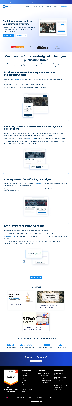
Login (55, 6)
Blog (23, 378)
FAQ (23, 382)
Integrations (59, 370)
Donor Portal (31, 138)
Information (26, 370)
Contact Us (25, 373)
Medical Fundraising (43, 375)
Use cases (42, 370)
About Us (24, 375)
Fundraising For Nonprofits (45, 378)
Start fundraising (8, 35)
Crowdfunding (38, 183)
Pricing (35, 6)
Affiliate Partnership (27, 389)
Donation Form (18, 79)
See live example (21, 35)
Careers (24, 380)
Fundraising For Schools (44, 380)
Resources (41, 6)
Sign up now (64, 6)
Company (48, 6)
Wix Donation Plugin (59, 380)
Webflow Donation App (60, 385)
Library (23, 391)
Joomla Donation (58, 387)
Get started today (36, 361)
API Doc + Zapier (58, 389)
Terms (23, 384)
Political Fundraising (43, 373)
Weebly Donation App (60, 383)
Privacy (24, 387)
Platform (28, 6)
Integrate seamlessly (10, 236)
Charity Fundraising (43, 382)
